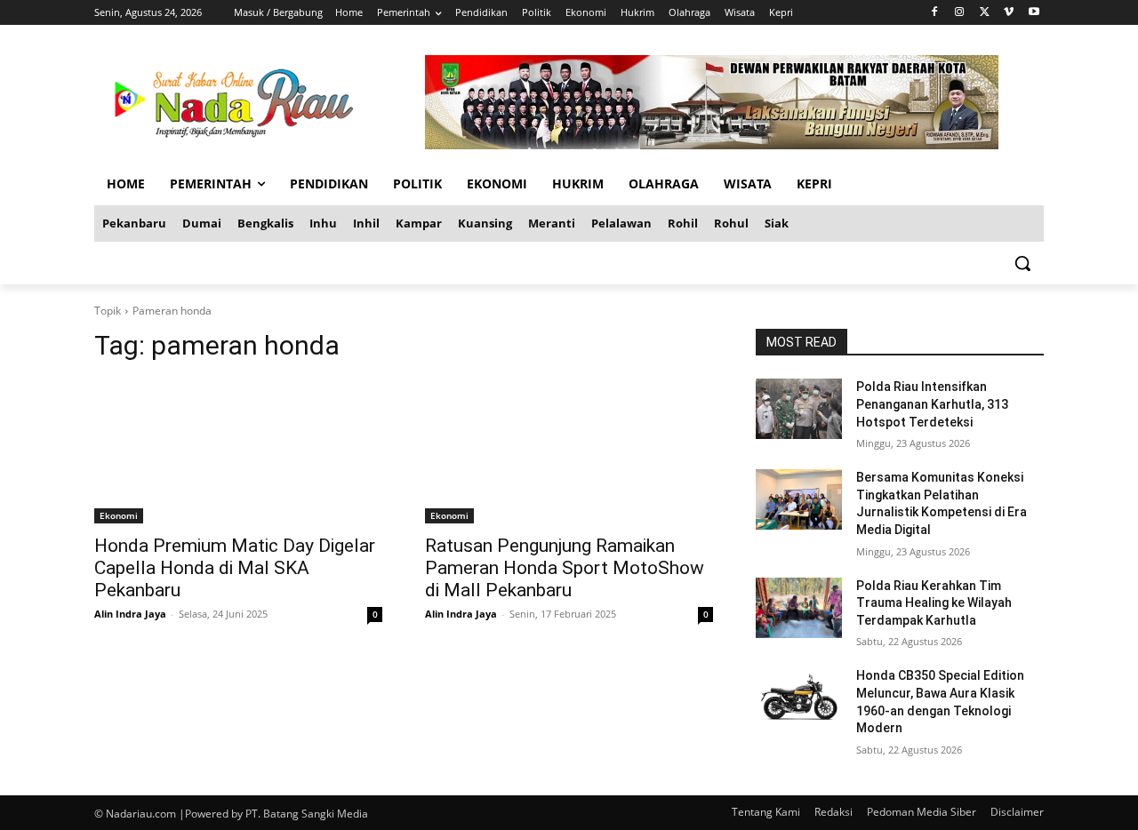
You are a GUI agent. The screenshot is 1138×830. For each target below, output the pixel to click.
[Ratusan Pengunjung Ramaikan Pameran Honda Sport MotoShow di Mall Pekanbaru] (569, 451)
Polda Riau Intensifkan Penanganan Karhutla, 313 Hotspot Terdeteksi (932, 403)
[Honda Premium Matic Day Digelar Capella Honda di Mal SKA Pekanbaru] (238, 451)
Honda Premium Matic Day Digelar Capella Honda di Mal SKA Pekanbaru (234, 568)
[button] (1022, 263)
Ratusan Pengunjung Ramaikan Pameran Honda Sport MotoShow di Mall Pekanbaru (564, 568)
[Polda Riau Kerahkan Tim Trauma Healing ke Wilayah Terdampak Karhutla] (799, 608)
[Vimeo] (1008, 13)
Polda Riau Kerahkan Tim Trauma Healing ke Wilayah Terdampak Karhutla (934, 603)
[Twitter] (984, 13)
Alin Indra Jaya (130, 613)
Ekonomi (119, 515)
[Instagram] (960, 13)
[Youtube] (1033, 13)
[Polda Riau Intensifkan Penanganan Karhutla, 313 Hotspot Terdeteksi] (799, 409)
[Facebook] (935, 13)
